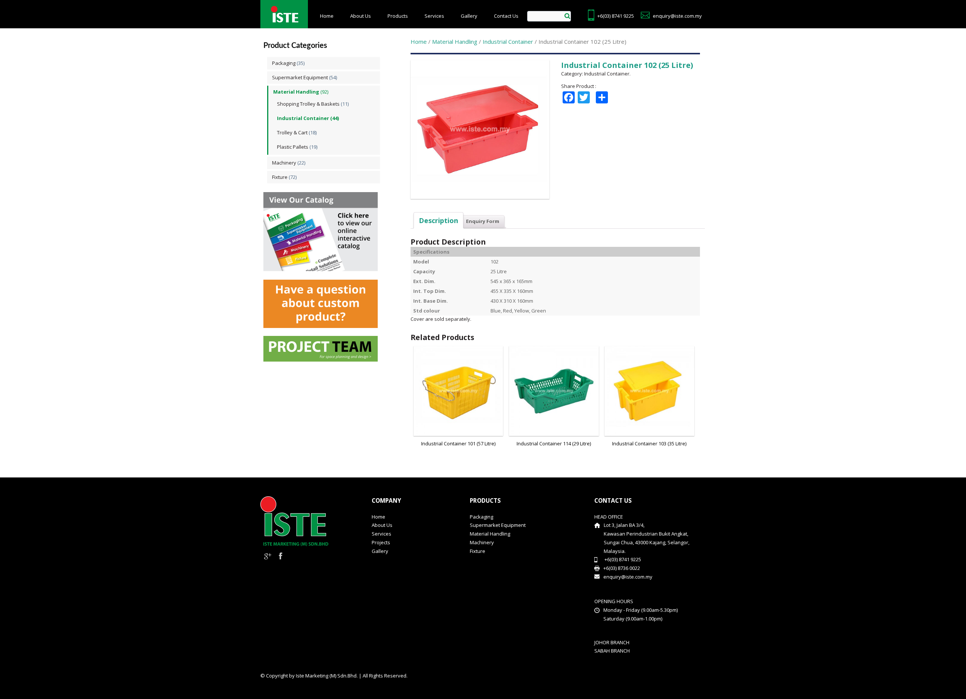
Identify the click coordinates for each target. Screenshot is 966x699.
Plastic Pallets (292, 146)
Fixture (280, 177)
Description (438, 220)
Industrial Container (303, 118)
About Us (360, 15)
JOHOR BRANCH (611, 642)
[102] (481, 199)
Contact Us (506, 15)
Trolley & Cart (292, 132)
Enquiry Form (482, 221)
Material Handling (296, 91)
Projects (381, 542)
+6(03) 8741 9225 (615, 15)
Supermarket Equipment (300, 77)
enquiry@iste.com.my (677, 15)
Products (398, 15)
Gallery (469, 15)
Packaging (283, 63)
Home (327, 15)
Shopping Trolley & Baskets (308, 103)
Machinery (284, 162)
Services (434, 15)
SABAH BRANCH (612, 650)
